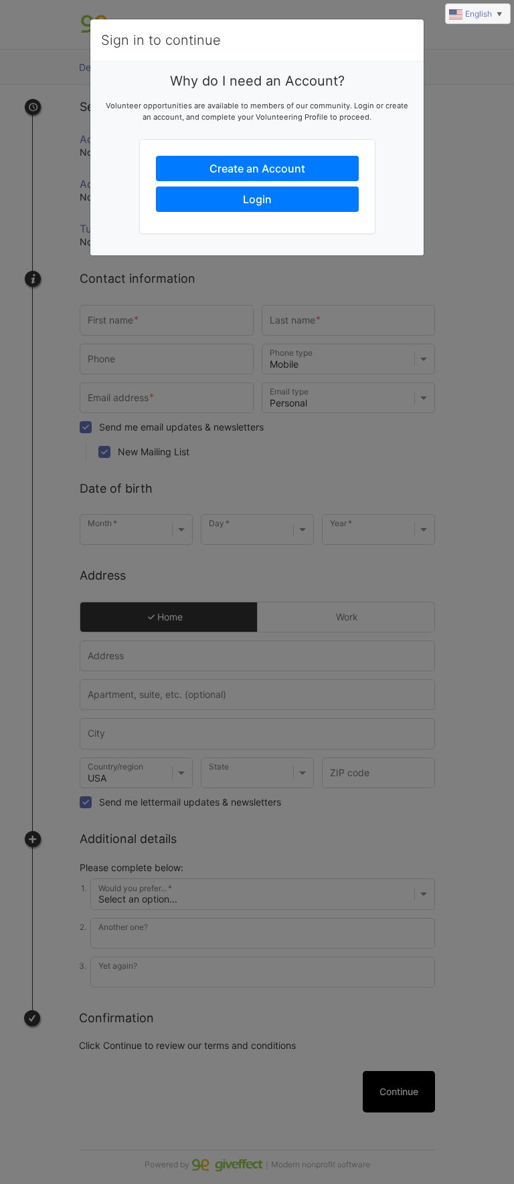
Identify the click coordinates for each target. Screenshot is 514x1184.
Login (257, 199)
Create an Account (257, 168)
